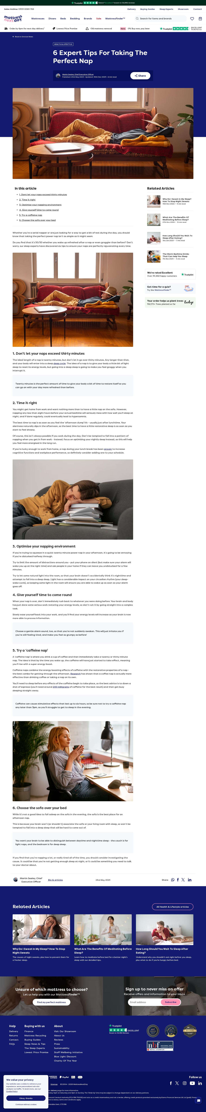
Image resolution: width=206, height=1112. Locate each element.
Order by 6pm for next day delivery (27, 28)
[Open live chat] (199, 1101)
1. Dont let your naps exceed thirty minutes (43, 194)
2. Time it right (27, 199)
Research (75, 673)
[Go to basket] (200, 19)
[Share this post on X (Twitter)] (183, 880)
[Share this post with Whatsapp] (172, 880)
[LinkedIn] (198, 1083)
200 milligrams (61, 687)
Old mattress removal (101, 28)
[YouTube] (191, 1083)
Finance (28, 1031)
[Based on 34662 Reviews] (124, 1028)
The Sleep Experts (34, 1048)
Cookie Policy (12, 1091)
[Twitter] (176, 1083)
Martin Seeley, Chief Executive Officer (78, 74)
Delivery (13, 1031)
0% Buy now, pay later (139, 28)
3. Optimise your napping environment (40, 204)
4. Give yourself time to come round (39, 210)
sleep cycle (60, 363)
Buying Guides (32, 1039)
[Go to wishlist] (192, 19)
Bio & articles (55, 880)
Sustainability (61, 1048)
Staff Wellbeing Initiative (68, 1052)
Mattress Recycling (35, 1035)
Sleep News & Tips (34, 1044)
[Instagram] (183, 1083)
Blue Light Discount (65, 1056)
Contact (13, 1039)
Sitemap (54, 1084)
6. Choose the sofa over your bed (37, 220)
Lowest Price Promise (66, 28)
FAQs (12, 1044)
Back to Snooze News (24, 37)
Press (57, 1044)
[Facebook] (169, 1083)
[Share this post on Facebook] (178, 880)
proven (108, 449)
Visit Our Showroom (65, 1031)
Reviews (58, 1039)
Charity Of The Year (65, 1060)
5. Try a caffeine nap (30, 215)
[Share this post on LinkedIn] (189, 880)
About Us (59, 1035)
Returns (13, 1035)
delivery (54, 1090)
